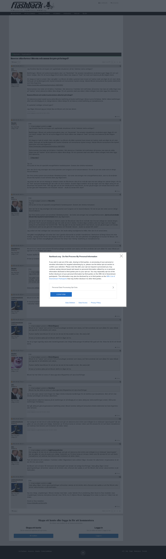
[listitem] (83, 287)
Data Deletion (70, 303)
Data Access (83, 303)
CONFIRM (61, 294)
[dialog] (83, 279)
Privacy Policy (96, 303)
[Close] (122, 257)
